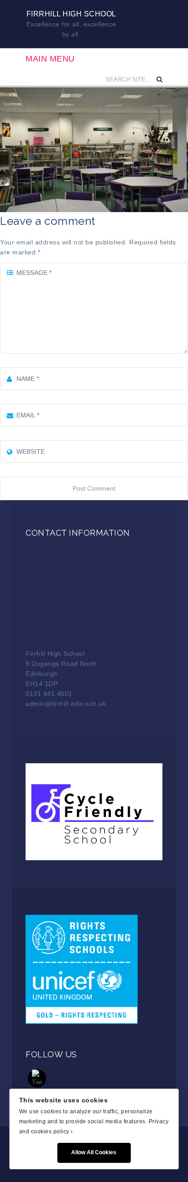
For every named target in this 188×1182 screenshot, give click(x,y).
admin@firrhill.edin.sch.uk (66, 703)
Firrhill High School (71, 14)
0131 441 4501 (49, 693)
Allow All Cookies (93, 1152)
